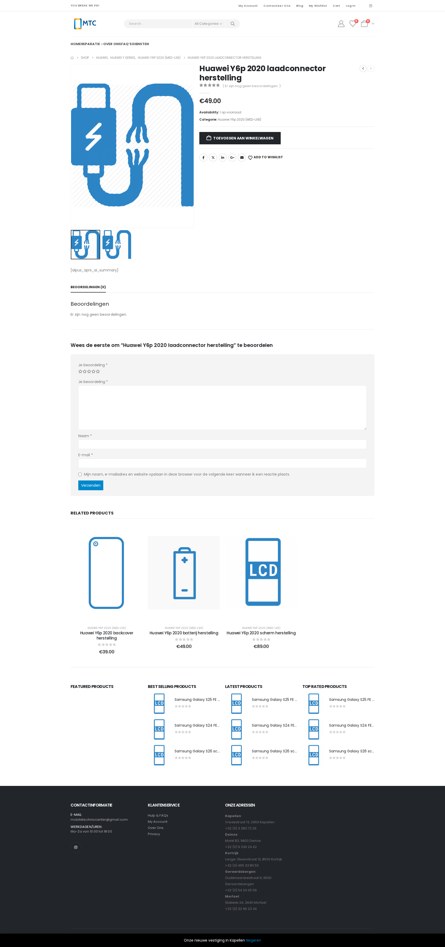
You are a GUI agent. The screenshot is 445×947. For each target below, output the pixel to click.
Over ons (112, 43)
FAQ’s (126, 43)
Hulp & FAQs (158, 815)
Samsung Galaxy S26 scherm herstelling (211, 751)
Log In (350, 6)
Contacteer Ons (276, 6)
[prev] (363, 68)
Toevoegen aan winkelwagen (243, 138)
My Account (248, 6)
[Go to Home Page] (72, 58)
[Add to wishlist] (135, 532)
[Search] (233, 23)
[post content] (107, 573)
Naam (85, 435)
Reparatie (90, 43)
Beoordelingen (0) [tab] (88, 287)
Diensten (140, 43)
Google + (232, 157)
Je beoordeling (93, 365)
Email (242, 157)
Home (76, 43)
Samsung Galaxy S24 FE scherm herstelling (213, 725)
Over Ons (156, 827)
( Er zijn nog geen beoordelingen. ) (251, 86)
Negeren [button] (253, 940)
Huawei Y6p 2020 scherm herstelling (261, 633)
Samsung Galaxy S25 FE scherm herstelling (213, 699)
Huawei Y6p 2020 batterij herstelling (184, 633)
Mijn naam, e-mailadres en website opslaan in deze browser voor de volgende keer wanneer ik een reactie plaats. (187, 474)
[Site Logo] (85, 23)
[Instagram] (370, 5)
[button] (72, 146)
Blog (299, 6)
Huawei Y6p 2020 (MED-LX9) (239, 119)
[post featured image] (158, 704)
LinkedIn (223, 157)
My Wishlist (318, 6)
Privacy (154, 834)
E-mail (85, 455)
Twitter (213, 157)
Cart (336, 6)
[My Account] (341, 23)
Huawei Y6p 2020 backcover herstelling (106, 635)
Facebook (203, 157)
